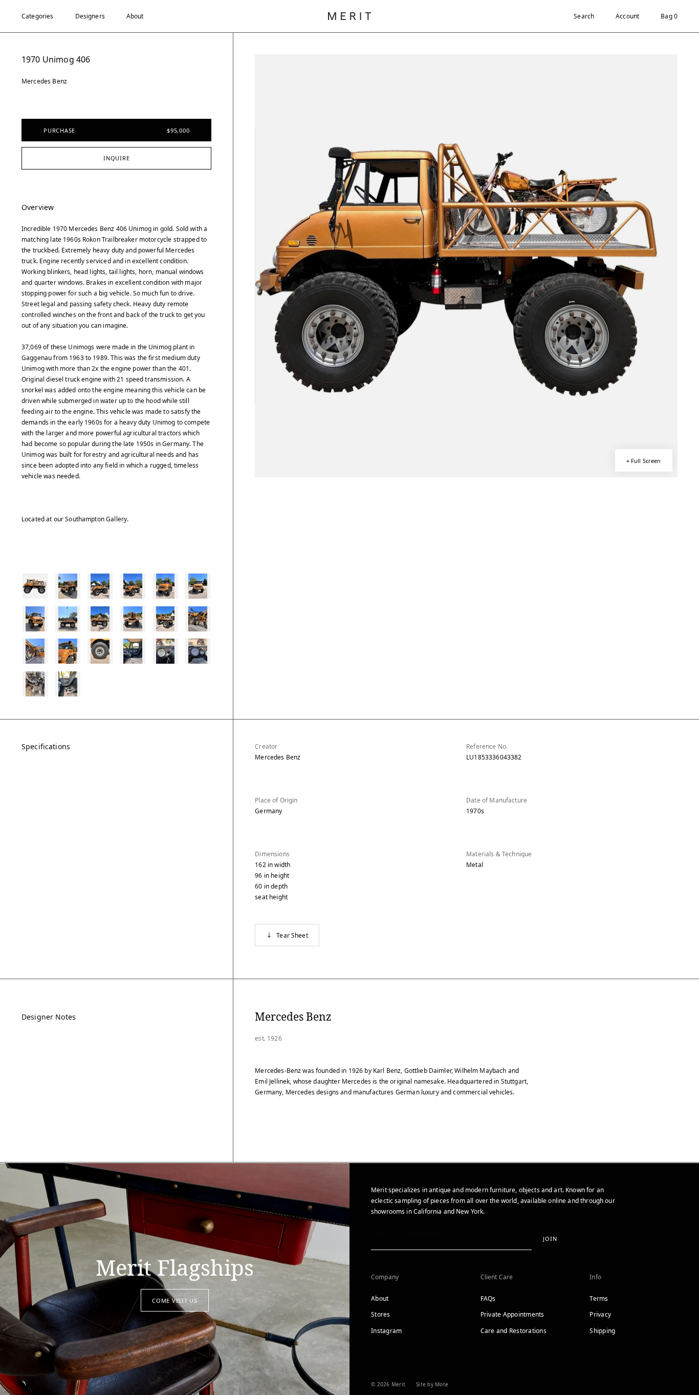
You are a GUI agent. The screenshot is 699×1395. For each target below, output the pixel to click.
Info (595, 1277)
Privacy (600, 1314)
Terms (598, 1298)
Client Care (496, 1277)
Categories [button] (37, 16)
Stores (380, 1314)
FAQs (488, 1298)
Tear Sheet (292, 935)
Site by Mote (432, 1384)
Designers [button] (90, 16)
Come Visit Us (175, 1300)
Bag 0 (669, 16)
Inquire (116, 158)
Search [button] (584, 16)
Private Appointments (512, 1314)
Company (385, 1277)
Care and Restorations (513, 1330)
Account (627, 16)
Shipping (602, 1330)
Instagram (386, 1330)
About (135, 16)
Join (550, 1238)
